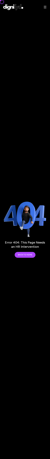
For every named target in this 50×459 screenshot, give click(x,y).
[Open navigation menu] (45, 7)
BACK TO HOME (25, 255)
